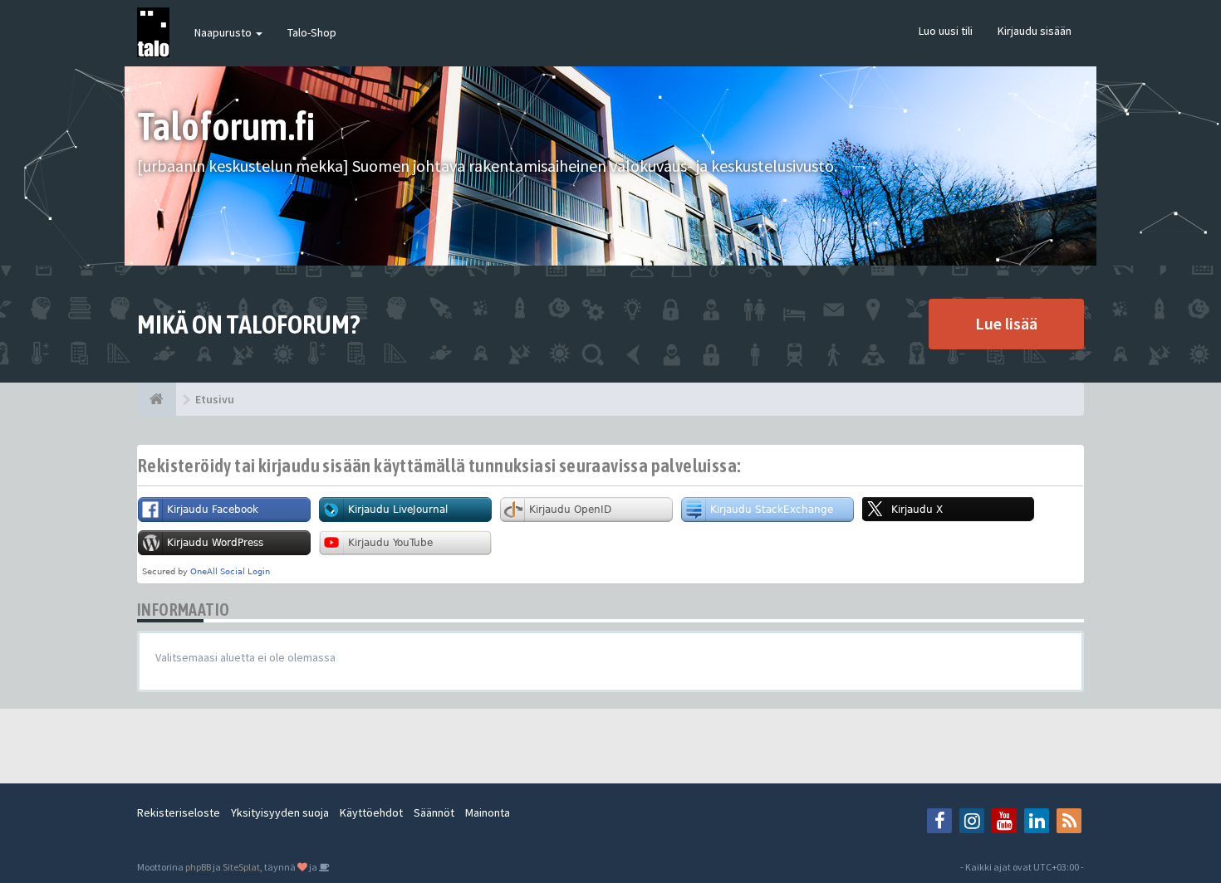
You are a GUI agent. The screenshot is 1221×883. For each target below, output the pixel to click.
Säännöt (434, 812)
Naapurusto (224, 32)
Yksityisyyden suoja (280, 812)
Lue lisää (1006, 323)
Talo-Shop (311, 32)
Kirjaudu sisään (1034, 30)
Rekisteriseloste (178, 812)
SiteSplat (241, 867)
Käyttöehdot (371, 812)
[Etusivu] (156, 399)
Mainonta (487, 812)
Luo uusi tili (946, 30)
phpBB (198, 867)
